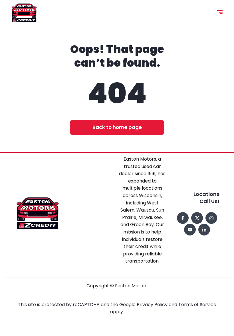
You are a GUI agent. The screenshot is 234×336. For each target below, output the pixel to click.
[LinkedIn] (204, 229)
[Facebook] (183, 218)
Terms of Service (197, 304)
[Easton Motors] (24, 13)
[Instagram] (211, 218)
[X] (197, 218)
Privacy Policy (153, 304)
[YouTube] (190, 229)
